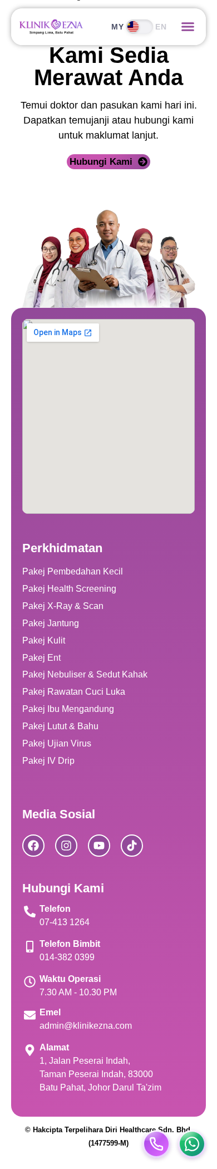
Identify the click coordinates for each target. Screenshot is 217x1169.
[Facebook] (33, 845)
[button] (188, 26)
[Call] (156, 1144)
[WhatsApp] (192, 1144)
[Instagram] (66, 845)
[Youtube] (99, 845)
